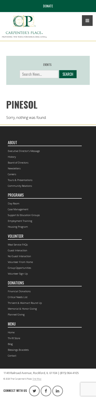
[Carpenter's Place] (24, 26)
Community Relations (20, 185)
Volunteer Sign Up (18, 273)
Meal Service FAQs (18, 244)
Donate (48, 6)
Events (47, 65)
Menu (12, 324)
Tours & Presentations (20, 180)
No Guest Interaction (19, 256)
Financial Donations (19, 291)
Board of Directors (18, 162)
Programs (16, 195)
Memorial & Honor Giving (22, 308)
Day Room (13, 203)
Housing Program (18, 226)
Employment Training (20, 221)
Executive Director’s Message (24, 151)
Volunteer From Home (20, 262)
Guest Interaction (17, 250)
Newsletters (14, 168)
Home (11, 332)
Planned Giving (16, 314)
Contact (12, 355)
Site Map (37, 378)
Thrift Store (14, 338)
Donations (16, 283)
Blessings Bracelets (18, 349)
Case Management (18, 209)
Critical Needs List (17, 297)
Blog (10, 344)
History (12, 156)
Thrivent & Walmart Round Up (25, 302)
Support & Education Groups (24, 215)
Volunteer (15, 236)
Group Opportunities (19, 267)
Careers (12, 174)
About (12, 142)
